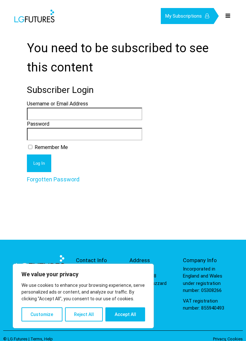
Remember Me (50, 147)
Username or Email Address (57, 104)
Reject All (84, 314)
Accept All (125, 314)
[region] (83, 296)
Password (38, 124)
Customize (41, 314)
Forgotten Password (53, 179)
